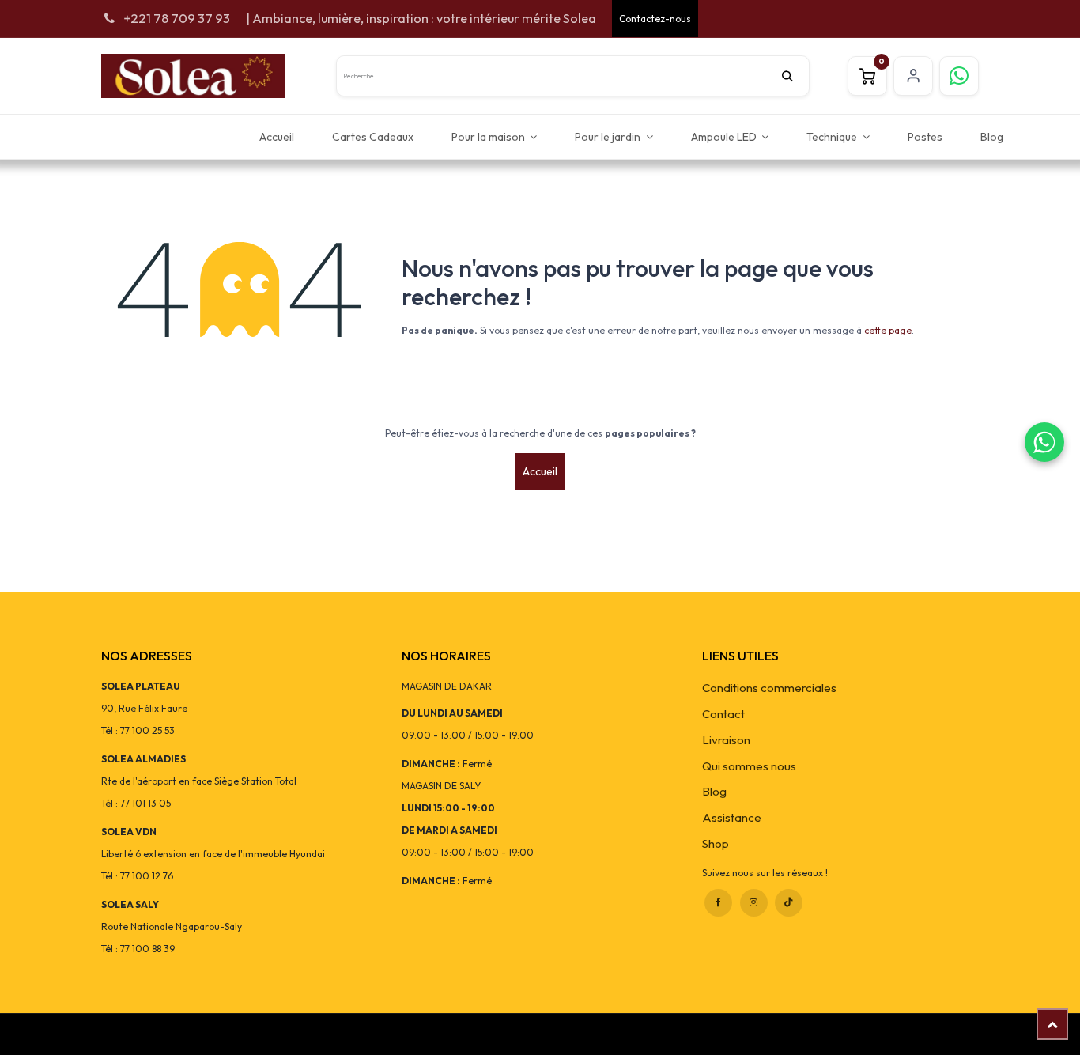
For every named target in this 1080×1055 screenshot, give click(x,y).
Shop (715, 843)
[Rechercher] (795, 76)
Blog (714, 791)
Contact (723, 713)
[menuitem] (276, 136)
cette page (888, 330)
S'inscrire (913, 76)
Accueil (540, 471)
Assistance (731, 817)
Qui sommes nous (749, 765)
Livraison (726, 739)
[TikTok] (788, 903)
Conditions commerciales (769, 687)
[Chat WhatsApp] (1044, 442)
